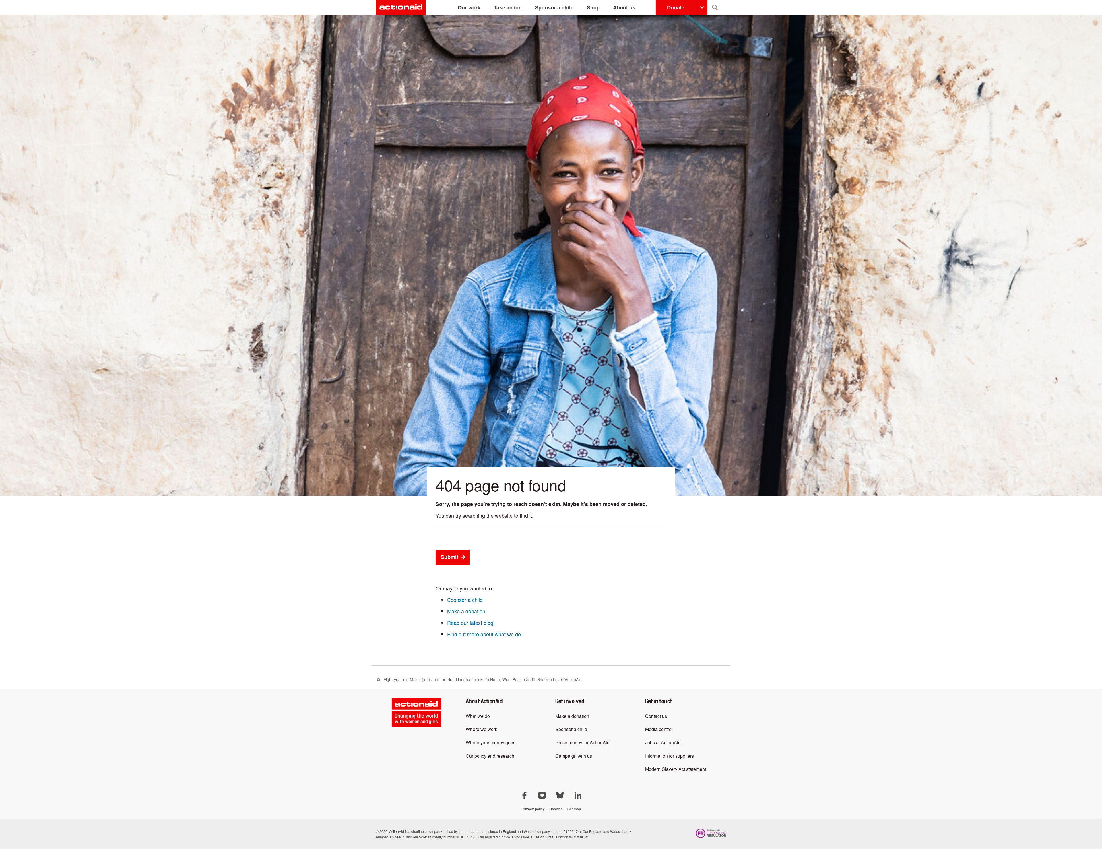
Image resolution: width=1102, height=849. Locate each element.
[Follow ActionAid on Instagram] (542, 794)
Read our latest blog (470, 622)
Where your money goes (490, 742)
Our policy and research (490, 756)
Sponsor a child (465, 599)
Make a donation (466, 611)
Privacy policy (533, 808)
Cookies (556, 808)
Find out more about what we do (484, 634)
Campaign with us (573, 756)
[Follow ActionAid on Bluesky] (560, 794)
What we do (478, 716)
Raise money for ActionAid (582, 742)
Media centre (658, 729)
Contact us (656, 716)
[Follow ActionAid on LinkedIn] (577, 794)
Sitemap (574, 808)
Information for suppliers (669, 756)
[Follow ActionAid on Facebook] (525, 794)
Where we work (481, 729)
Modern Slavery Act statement (675, 769)
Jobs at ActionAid (663, 742)
